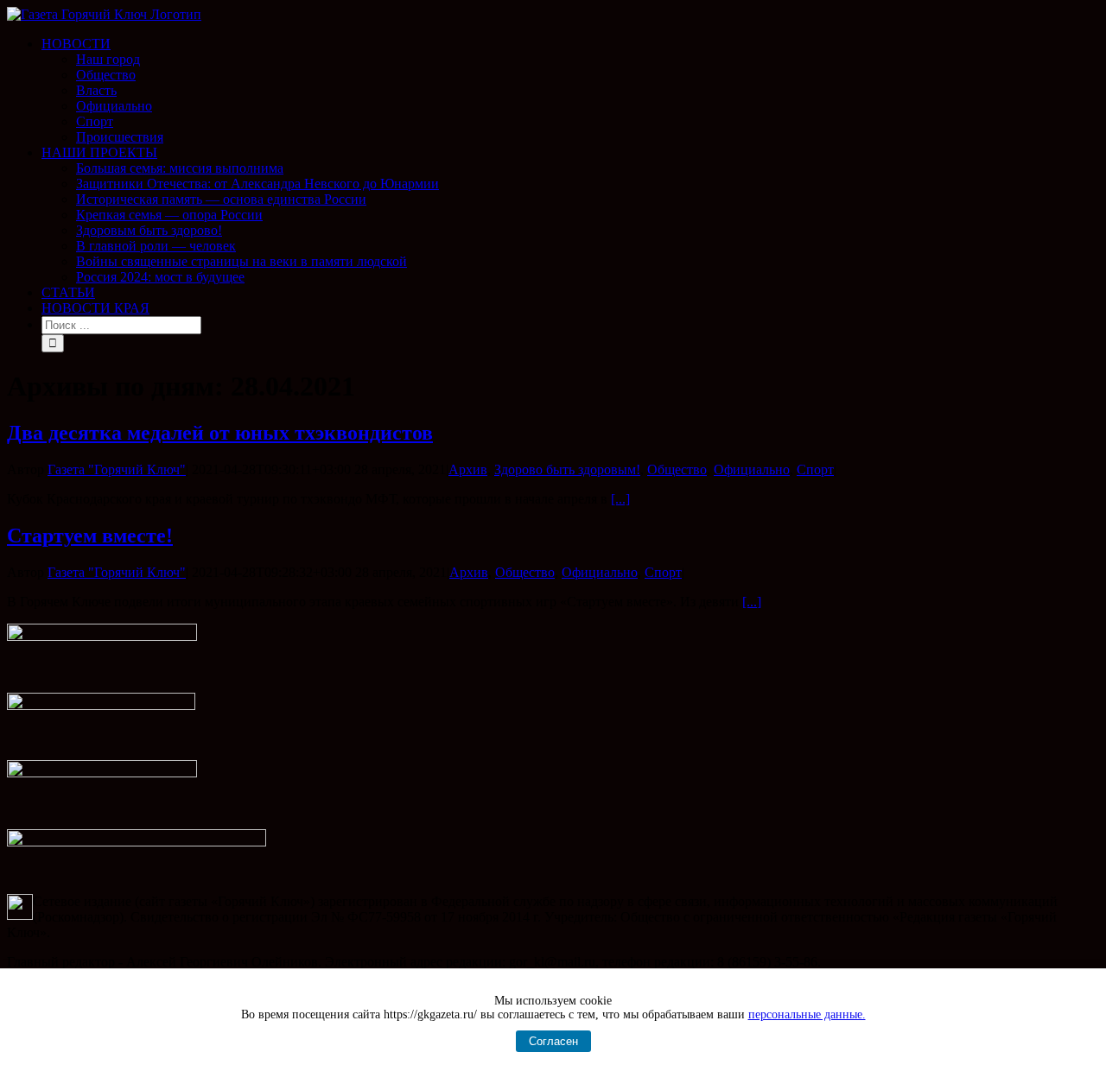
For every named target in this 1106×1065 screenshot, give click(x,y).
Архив (467, 469)
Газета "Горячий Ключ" (117, 469)
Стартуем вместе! (90, 535)
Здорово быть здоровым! (567, 469)
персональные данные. (807, 1014)
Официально (752, 469)
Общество (677, 469)
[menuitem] (570, 90)
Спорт (815, 469)
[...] (620, 498)
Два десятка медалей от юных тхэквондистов (220, 433)
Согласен (553, 1041)
